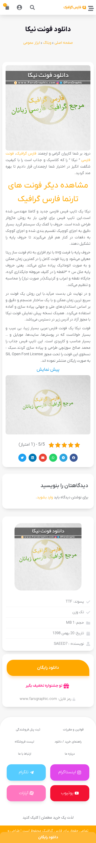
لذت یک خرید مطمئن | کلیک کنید (48, 817)
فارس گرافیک (26, 153)
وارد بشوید (45, 497)
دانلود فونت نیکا (48, 29)
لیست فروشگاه (24, 742)
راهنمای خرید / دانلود (67, 742)
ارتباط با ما (24, 754)
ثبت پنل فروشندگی (28, 730)
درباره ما (70, 754)
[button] (32, 7)
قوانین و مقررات (73, 730)
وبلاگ (47, 42)
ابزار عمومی (31, 42)
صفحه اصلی (63, 42)
